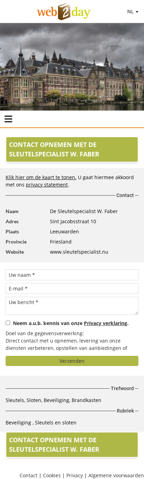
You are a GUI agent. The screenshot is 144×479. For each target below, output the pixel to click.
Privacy (74, 475)
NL (131, 11)
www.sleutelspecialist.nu (79, 251)
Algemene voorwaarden (116, 475)
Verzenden (72, 361)
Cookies (52, 475)
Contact (28, 475)
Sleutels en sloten (56, 422)
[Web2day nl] (64, 11)
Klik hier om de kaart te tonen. (41, 177)
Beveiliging (19, 422)
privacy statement (47, 184)
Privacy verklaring (105, 323)
